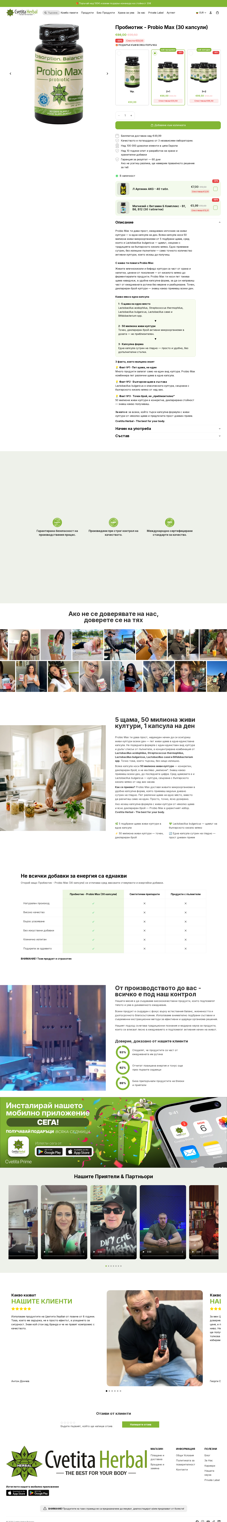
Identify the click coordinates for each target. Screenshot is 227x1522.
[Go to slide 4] (113, 1266)
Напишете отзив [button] (140, 1424)
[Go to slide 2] (108, 1266)
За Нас (208, 1460)
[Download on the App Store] (79, 1154)
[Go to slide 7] (121, 1266)
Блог (207, 1455)
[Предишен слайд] (9, 74)
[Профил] (210, 12)
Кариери (209, 1465)
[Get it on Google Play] (50, 1154)
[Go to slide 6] (118, 1266)
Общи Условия (185, 1455)
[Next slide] (216, 1340)
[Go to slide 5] (116, 1266)
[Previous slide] (9, 1340)
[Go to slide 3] (111, 1266)
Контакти (182, 1469)
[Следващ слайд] (108, 74)
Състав (122, 436)
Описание (124, 222)
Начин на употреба (133, 428)
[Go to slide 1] (106, 1266)
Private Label (212, 1479)
